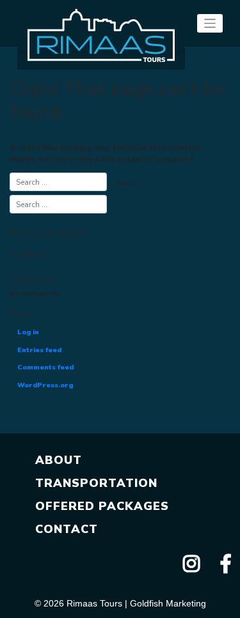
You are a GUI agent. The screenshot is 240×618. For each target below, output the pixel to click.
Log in (28, 332)
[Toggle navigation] (210, 23)
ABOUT (58, 460)
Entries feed (39, 350)
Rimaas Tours (94, 603)
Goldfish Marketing (168, 603)
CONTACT (66, 529)
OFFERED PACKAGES (102, 506)
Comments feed (45, 367)
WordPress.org (45, 385)
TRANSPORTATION (96, 483)
